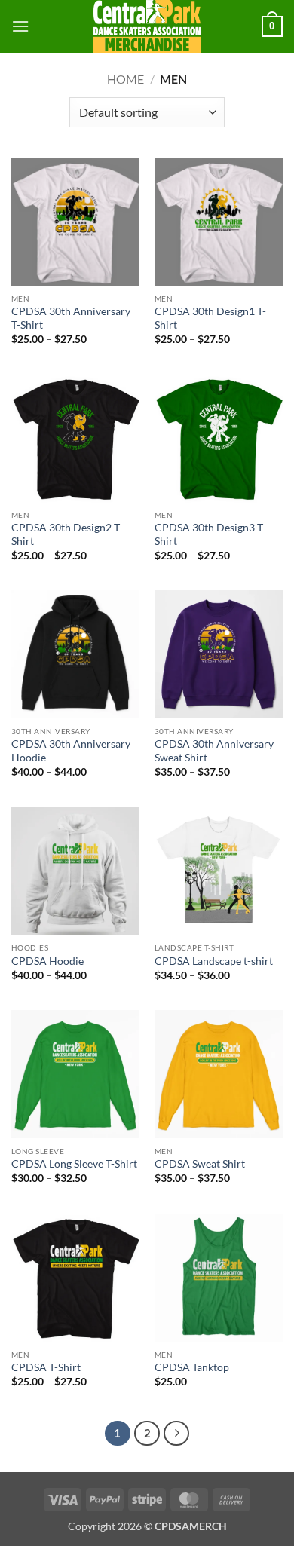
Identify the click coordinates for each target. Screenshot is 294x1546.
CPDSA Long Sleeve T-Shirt (74, 1164)
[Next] (176, 1434)
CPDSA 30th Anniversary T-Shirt (70, 318)
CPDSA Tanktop (192, 1367)
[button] (20, 26)
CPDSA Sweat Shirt (200, 1164)
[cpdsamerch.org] (147, 26)
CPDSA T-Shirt (46, 1367)
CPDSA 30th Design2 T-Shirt (67, 534)
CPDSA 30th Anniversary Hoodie (70, 751)
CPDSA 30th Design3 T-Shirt (210, 534)
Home (125, 79)
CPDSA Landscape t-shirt (214, 961)
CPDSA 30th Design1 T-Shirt (210, 318)
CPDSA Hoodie (47, 961)
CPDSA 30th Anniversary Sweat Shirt (214, 751)
